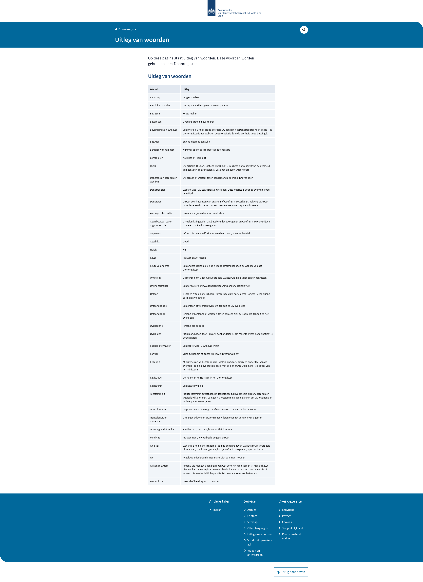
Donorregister (128, 29)
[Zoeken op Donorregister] (304, 30)
